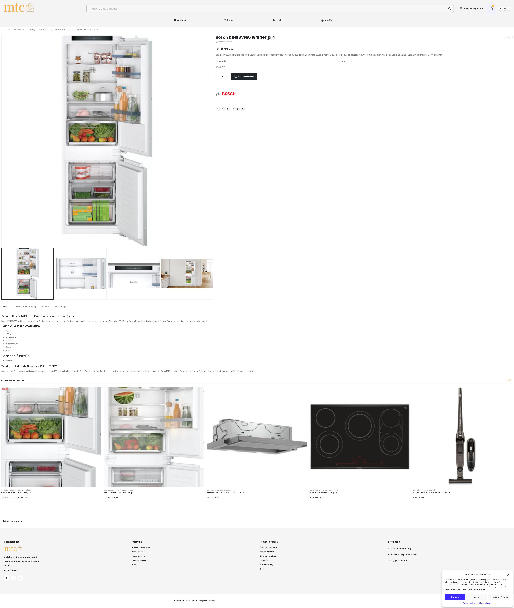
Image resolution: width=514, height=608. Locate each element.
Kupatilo (277, 20)
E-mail (242, 109)
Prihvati (455, 597)
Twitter (222, 109)
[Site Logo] (19, 8)
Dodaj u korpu (246, 76)
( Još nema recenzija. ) (224, 41)
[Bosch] (226, 94)
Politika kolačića (469, 603)
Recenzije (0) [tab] (60, 306)
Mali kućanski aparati (317, 490)
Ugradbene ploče (228, 490)
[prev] (507, 37)
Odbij (476, 597)
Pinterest (237, 109)
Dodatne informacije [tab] (26, 306)
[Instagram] (505, 8)
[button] (508, 574)
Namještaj (180, 20)
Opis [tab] (5, 306)
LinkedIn (228, 109)
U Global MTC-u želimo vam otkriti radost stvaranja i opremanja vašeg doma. (21, 561)
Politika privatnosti (484, 603)
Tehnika (228, 20)
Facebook (218, 109)
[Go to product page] (51, 437)
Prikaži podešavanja (499, 597)
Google (232, 109)
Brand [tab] (45, 306)
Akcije (328, 20)
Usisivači (329, 490)
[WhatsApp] (509, 8)
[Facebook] (500, 8)
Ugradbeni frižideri (24, 490)
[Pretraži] (450, 8)
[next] (511, 37)
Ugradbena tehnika (8, 490)
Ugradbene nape (125, 490)
